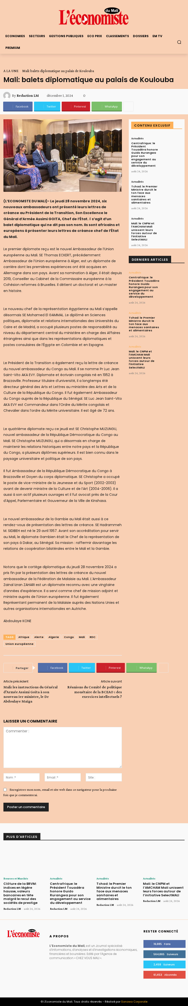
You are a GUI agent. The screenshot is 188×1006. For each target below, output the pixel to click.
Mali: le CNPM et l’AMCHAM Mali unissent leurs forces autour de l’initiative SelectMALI (144, 231)
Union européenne (19, 644)
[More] (128, 106)
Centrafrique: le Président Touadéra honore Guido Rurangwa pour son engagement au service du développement (144, 154)
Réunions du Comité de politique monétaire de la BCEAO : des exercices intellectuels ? (94, 691)
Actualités (137, 138)
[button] (179, 42)
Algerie (53, 637)
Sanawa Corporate (134, 1002)
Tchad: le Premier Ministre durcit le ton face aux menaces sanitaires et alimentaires (144, 194)
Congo (69, 637)
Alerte (39, 637)
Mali (82, 637)
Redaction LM (28, 95)
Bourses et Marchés (15, 878)
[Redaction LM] (7, 95)
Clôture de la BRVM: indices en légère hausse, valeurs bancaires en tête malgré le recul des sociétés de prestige (20, 893)
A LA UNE (10, 71)
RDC (92, 637)
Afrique (23, 637)
